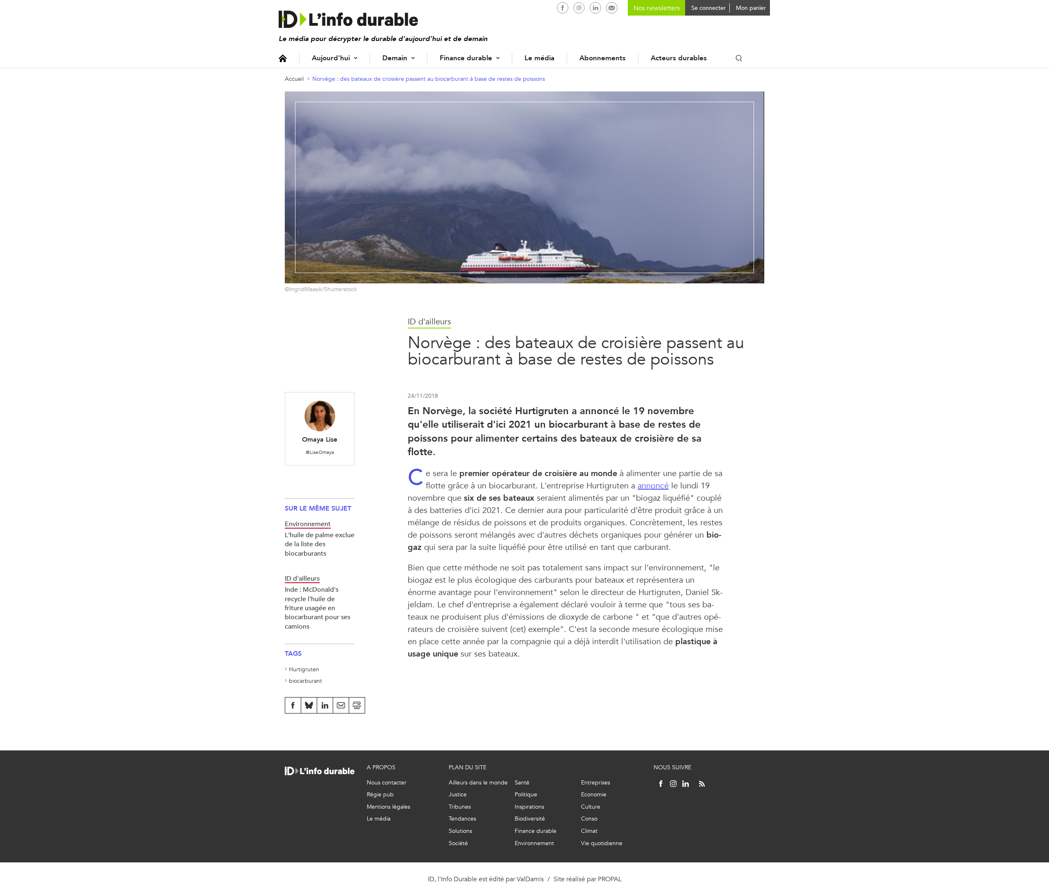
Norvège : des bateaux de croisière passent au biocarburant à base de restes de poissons (428, 79)
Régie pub (380, 794)
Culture (590, 807)
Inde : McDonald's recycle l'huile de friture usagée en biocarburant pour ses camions (317, 608)
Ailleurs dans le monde (478, 783)
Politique (526, 794)
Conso (589, 819)
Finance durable (466, 58)
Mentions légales (388, 807)
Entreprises (595, 783)
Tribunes (460, 807)
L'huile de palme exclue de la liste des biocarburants (319, 544)
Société (458, 843)
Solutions (460, 831)
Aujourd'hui (331, 58)
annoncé (653, 485)
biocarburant (305, 681)
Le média (539, 58)
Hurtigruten (304, 669)
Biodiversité (530, 819)
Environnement (534, 843)
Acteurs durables (679, 58)
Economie (593, 794)
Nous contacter (386, 783)
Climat (589, 831)
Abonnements (602, 58)
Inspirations (529, 807)
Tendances (462, 819)
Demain (394, 58)
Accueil (283, 58)
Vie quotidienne (601, 843)
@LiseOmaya (320, 452)
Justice (458, 794)
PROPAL (610, 879)
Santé (522, 783)
